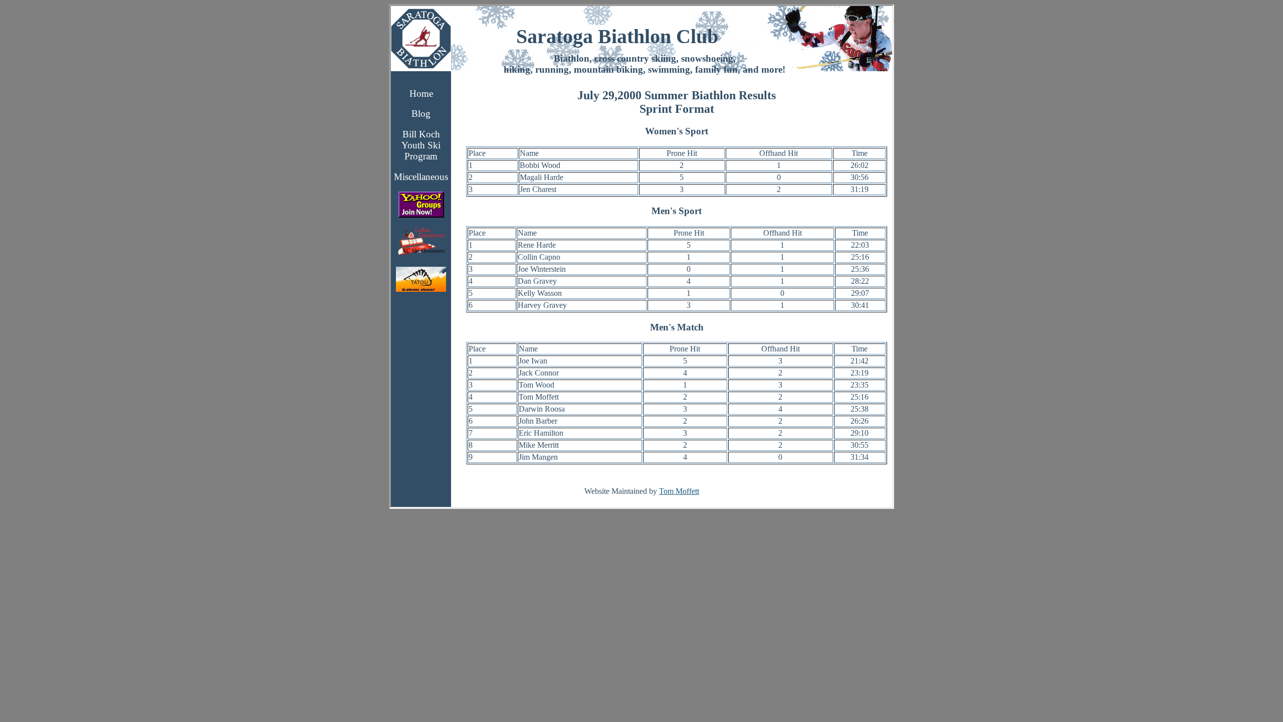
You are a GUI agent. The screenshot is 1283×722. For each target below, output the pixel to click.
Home (421, 93)
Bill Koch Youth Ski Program (421, 145)
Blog (421, 113)
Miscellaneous (421, 176)
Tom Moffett (679, 491)
